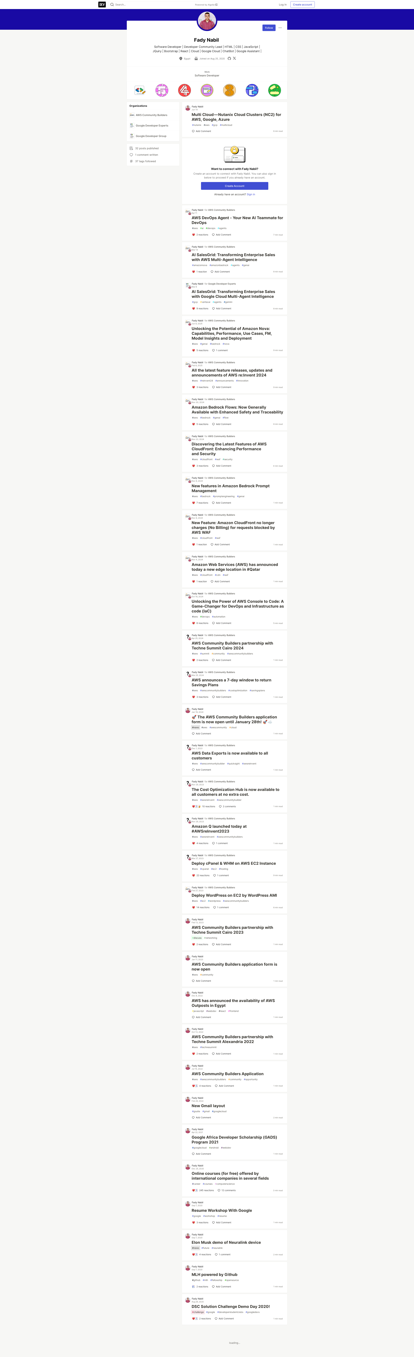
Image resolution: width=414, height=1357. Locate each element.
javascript (198, 1011)
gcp (215, 125)
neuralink (217, 1248)
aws (206, 125)
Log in (283, 4)
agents (222, 228)
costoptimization (237, 690)
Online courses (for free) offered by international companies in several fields (230, 1176)
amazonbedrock (219, 265)
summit (204, 653)
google (196, 1216)
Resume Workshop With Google (222, 1210)
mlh (205, 1280)
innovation (242, 380)
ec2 (214, 868)
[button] (139, 90)
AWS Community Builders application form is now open (234, 966)
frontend (233, 1011)
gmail (206, 1111)
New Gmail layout (208, 1105)
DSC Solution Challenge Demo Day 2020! (231, 1306)
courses (207, 1183)
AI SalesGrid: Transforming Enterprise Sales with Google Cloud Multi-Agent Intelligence (233, 294)
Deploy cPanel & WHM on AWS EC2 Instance (234, 863)
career (196, 1183)
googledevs (253, 1312)
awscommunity (218, 727)
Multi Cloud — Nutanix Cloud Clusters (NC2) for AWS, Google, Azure (236, 117)
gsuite (196, 1111)
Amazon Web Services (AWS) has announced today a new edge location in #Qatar (235, 567)
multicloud (226, 125)
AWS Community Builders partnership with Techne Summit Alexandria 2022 (232, 1039)
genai (245, 265)
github (196, 1280)
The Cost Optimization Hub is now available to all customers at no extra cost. (235, 792)
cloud (233, 727)
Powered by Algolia (205, 4)
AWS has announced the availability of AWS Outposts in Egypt (233, 1003)
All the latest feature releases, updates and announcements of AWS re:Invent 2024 (232, 372)
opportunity (251, 1079)
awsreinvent (249, 763)
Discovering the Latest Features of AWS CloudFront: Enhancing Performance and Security (229, 449)
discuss (197, 937)
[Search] (112, 5)
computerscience (225, 1183)
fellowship (216, 1280)
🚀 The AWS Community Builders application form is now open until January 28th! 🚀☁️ (234, 719)
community (218, 653)
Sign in (251, 194)
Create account (302, 4)
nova (226, 343)
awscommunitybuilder (212, 763)
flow (226, 417)
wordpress (214, 900)
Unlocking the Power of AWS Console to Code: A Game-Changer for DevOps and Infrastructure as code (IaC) (238, 606)
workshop (209, 1216)
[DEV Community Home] (102, 4)
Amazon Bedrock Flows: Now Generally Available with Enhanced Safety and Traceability (237, 409)
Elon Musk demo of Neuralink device (226, 1242)
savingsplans (257, 690)
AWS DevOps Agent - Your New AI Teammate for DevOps (237, 220)
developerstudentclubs (230, 1312)
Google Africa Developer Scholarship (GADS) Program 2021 (234, 1139)
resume (222, 1216)
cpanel (204, 868)
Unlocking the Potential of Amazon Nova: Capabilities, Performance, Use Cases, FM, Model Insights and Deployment (232, 333)
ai (201, 228)
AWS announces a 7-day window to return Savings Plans (231, 682)
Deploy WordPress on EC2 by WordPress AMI (234, 895)
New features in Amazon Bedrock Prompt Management (231, 488)
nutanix (196, 125)
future (205, 1248)
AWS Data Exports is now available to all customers (230, 755)
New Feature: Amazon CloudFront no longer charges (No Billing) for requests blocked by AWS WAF (233, 527)
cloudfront (206, 459)
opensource (232, 1280)
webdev (211, 1011)
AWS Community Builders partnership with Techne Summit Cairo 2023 (232, 930)
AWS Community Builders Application (228, 1073)
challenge (198, 1312)
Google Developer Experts (222, 283)
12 (229, 1190)
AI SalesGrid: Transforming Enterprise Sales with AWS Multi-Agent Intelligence (233, 257)
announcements (224, 380)
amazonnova (199, 265)
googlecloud (219, 1111)
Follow (269, 27)
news (195, 727)
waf (217, 459)
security (228, 459)
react (222, 1011)
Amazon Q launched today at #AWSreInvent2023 (219, 829)
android (214, 1147)
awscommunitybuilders (240, 653)
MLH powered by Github (214, 1274)
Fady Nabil (197, 106)
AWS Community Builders (221, 210)
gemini (228, 302)
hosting (223, 868)
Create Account (234, 186)
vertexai (205, 302)
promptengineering (224, 496)
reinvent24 (206, 380)
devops (210, 228)
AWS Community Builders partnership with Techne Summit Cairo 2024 (232, 645)
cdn (217, 575)
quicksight (233, 763)
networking (210, 937)
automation (218, 616)
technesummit (208, 1047)
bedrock (215, 343)
